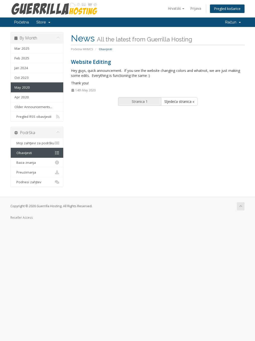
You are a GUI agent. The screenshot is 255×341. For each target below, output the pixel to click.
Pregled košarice (227, 8)
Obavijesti (23, 153)
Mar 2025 (21, 48)
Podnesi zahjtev (27, 182)
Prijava (195, 8)
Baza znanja (25, 162)
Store (42, 22)
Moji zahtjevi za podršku (34, 143)
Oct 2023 (21, 77)
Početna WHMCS (82, 49)
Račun (231, 22)
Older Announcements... (33, 107)
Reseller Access (21, 217)
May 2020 (22, 87)
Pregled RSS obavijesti (32, 116)
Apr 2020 (21, 97)
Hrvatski (175, 8)
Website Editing (91, 61)
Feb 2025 (21, 58)
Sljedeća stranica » (179, 101)
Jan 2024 (21, 68)
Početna (21, 22)
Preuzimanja (25, 172)
